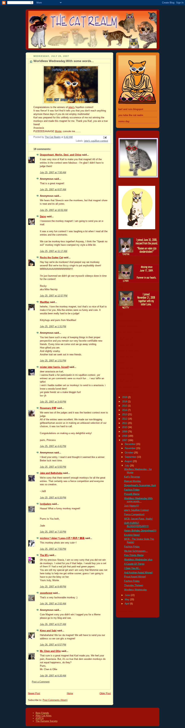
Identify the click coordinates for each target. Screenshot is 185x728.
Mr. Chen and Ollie (50, 651)
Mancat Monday (132, 481)
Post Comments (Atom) (55, 700)
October (129, 452)
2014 (125, 410)
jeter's (71, 107)
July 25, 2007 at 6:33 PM (53, 497)
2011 (125, 423)
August (129, 461)
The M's (44, 555)
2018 (125, 401)
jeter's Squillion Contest (136, 510)
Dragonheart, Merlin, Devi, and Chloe (60, 155)
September (131, 457)
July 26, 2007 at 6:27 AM (53, 624)
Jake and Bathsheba (51, 473)
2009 (125, 431)
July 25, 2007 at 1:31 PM (53, 326)
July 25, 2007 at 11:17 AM (53, 251)
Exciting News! (132, 535)
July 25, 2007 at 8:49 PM (53, 586)
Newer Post (34, 693)
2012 (125, 419)
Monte (58, 131)
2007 (125, 440)
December (130, 444)
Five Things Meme (134, 555)
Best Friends (42, 713)
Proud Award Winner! (135, 576)
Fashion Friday (132, 489)
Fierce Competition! (134, 514)
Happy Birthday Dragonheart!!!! (140, 530)
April (127, 603)
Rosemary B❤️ (48, 408)
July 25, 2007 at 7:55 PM (53, 549)
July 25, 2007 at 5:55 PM (53, 467)
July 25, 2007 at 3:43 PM (53, 402)
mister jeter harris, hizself (54, 367)
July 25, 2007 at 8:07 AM (53, 189)
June (128, 595)
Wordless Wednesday (135, 590)
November (130, 448)
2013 (125, 414)
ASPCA (40, 718)
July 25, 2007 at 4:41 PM (53, 446)
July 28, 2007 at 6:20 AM (53, 675)
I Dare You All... (132, 568)
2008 (125, 436)
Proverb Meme (131, 494)
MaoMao (44, 302)
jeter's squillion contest (96, 141)
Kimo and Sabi (48, 630)
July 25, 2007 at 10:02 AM (53, 210)
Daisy (43, 216)
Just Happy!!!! (131, 506)
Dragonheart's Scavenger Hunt (140, 485)
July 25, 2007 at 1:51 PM (53, 360)
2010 (125, 427)
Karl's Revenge (132, 477)
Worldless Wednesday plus (138, 559)
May (127, 599)
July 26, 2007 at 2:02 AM (53, 603)
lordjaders (45, 504)
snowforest (46, 593)
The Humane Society (47, 721)
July (127, 465)
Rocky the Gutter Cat (51, 257)
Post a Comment (41, 682)
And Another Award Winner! (138, 572)
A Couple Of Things (134, 564)
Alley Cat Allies (43, 715)
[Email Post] (105, 137)
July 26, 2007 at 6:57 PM (53, 645)
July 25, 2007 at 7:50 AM (53, 172)
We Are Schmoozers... (136, 551)
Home (70, 693)
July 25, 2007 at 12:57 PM (53, 296)
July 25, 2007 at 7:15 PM (53, 532)
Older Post (105, 693)
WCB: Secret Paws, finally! (138, 519)
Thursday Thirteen (133, 585)
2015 (125, 406)
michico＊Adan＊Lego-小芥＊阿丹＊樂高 (62, 538)
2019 (125, 397)
